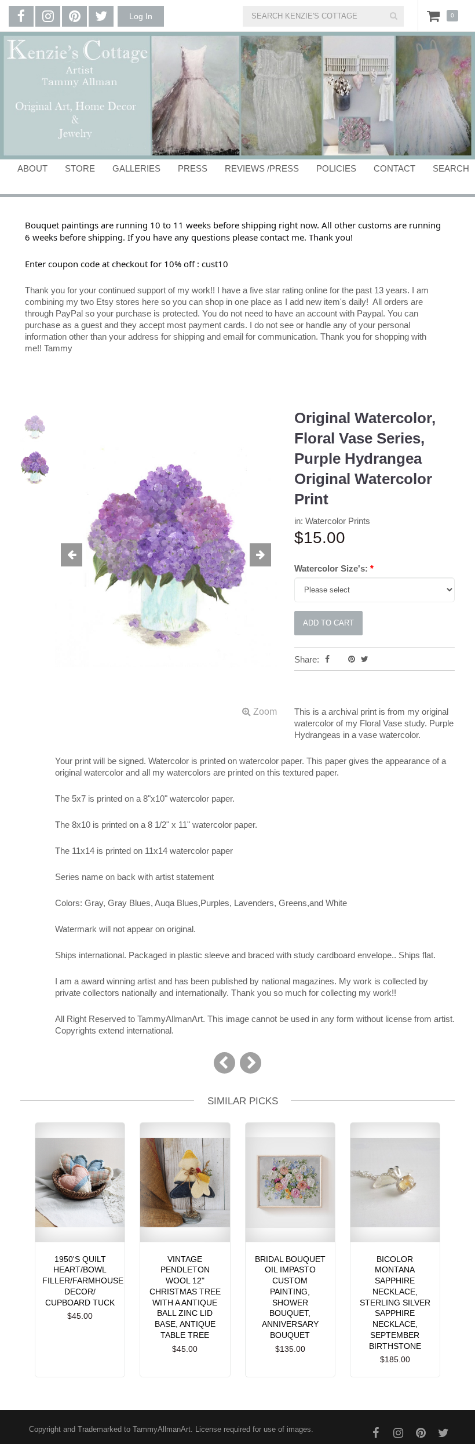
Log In (140, 16)
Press (192, 168)
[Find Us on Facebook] (21, 16)
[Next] (250, 1063)
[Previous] (224, 1063)
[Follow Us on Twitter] (101, 16)
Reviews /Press (262, 168)
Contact (394, 168)
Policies (336, 168)
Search (451, 168)
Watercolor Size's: (334, 568)
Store (80, 168)
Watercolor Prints (337, 521)
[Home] (237, 95)
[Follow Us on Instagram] (47, 16)
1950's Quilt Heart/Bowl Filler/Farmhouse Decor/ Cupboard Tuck (82, 1280)
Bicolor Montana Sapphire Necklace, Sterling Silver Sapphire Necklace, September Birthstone (395, 1302)
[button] (71, 555)
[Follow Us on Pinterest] (74, 16)
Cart (435, 16)
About (32, 168)
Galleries (136, 168)
